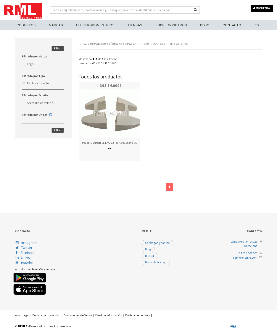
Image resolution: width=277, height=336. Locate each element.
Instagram (29, 242)
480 (107, 63)
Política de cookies (137, 315)
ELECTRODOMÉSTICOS (95, 25)
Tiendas (135, 25)
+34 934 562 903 (247, 253)
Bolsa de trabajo (155, 262)
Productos (25, 25)
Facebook (27, 252)
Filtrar (58, 48)
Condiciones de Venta (78, 315)
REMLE (22, 326)
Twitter (26, 247)
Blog (204, 25)
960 (113, 63)
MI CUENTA (262, 8)
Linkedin (27, 257)
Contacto (232, 25)
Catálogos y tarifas (157, 243)
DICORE (150, 256)
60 (93, 63)
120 (100, 63)
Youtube (27, 262)
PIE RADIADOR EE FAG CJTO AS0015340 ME (109, 143)
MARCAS (56, 25)
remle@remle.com (245, 257)
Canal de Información (108, 315)
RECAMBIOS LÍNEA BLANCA (110, 44)
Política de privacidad (46, 315)
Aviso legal (22, 315)
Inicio (83, 44)
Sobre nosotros (171, 25)
